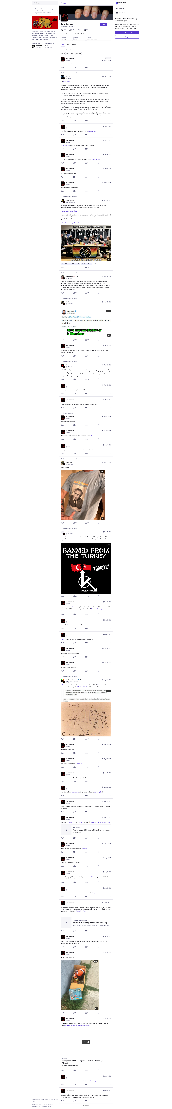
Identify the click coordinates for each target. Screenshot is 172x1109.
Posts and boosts (66, 50)
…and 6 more (96, 264)
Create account (127, 33)
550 (70, 31)
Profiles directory (49, 1099)
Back (64, 3)
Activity (63, 44)
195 (62, 31)
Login (127, 37)
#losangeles (70, 53)
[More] (110, 67)
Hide (108, 227)
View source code (42, 1106)
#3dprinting (78, 53)
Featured (74, 44)
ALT (109, 259)
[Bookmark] (98, 67)
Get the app (44, 1104)
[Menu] (109, 24)
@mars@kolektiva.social (67, 26)
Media (68, 44)
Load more (86, 1105)
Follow (104, 24)
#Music (63, 53)
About (42, 1099)
